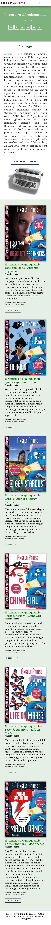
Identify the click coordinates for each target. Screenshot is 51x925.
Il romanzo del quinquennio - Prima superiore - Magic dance (24, 842)
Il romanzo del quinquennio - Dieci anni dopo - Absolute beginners (23, 268)
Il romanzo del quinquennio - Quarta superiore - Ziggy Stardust (23, 499)
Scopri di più (14, 310)
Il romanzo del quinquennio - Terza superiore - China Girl (23, 614)
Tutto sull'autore (25, 161)
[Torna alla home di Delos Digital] (13, 3)
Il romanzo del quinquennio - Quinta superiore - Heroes (23, 380)
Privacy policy (25, 919)
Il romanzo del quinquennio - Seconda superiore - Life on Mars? (23, 730)
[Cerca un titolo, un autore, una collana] (40, 3)
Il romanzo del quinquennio (14, 302)
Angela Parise (13, 53)
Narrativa (28, 20)
